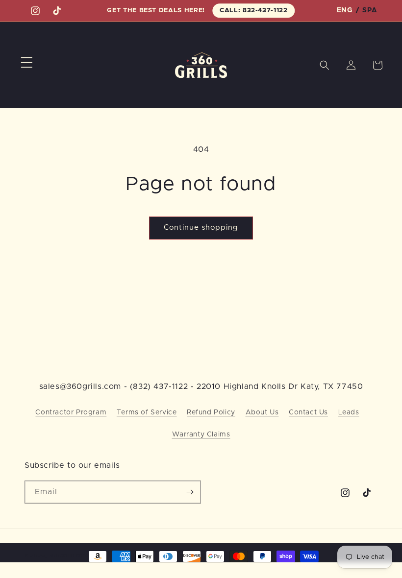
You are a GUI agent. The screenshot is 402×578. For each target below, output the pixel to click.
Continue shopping (201, 227)
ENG (344, 10)
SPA (369, 10)
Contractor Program (70, 412)
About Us (262, 412)
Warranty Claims (201, 434)
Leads (348, 412)
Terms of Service (147, 412)
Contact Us (308, 412)
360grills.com (68, 555)
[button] (26, 62)
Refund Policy (211, 412)
